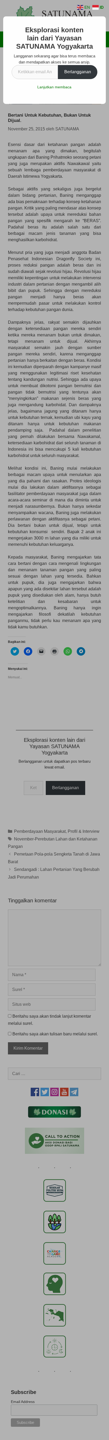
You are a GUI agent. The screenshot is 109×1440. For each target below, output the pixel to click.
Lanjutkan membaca (54, 87)
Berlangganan (77, 72)
